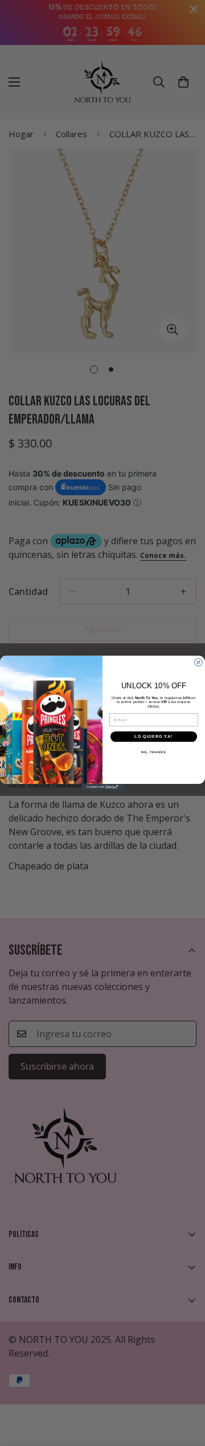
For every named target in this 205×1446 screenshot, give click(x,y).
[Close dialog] (199, 663)
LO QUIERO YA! (153, 736)
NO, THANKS (153, 752)
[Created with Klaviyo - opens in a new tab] (102, 787)
